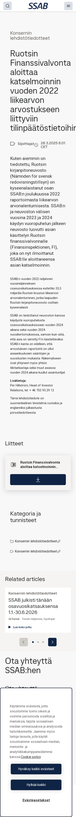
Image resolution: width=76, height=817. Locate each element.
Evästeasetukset (36, 800)
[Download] (38, 479)
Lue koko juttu (22, 627)
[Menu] (68, 6)
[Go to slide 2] (38, 642)
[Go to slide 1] (32, 642)
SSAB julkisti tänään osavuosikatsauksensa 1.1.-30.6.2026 (33, 606)
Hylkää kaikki (36, 785)
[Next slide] (52, 642)
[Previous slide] (23, 642)
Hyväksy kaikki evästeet (36, 769)
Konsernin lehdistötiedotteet (36, 541)
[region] (36, 752)
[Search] (7, 6)
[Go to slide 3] (43, 642)
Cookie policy (31, 757)
